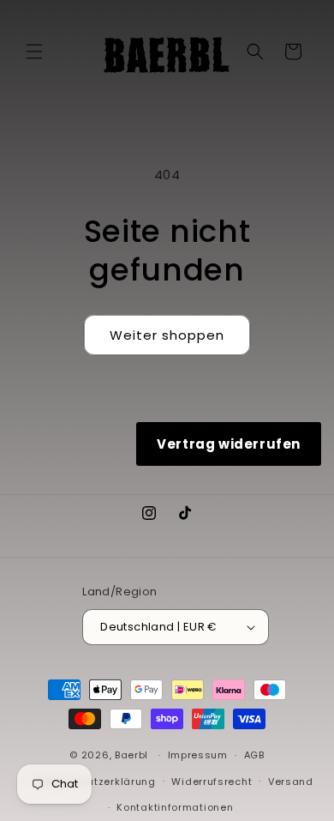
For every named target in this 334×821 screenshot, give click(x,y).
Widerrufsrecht (211, 781)
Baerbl (131, 755)
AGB (254, 755)
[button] (34, 51)
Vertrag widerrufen (229, 444)
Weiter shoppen (167, 335)
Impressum (198, 755)
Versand (290, 781)
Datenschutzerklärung (96, 781)
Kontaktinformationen (174, 807)
